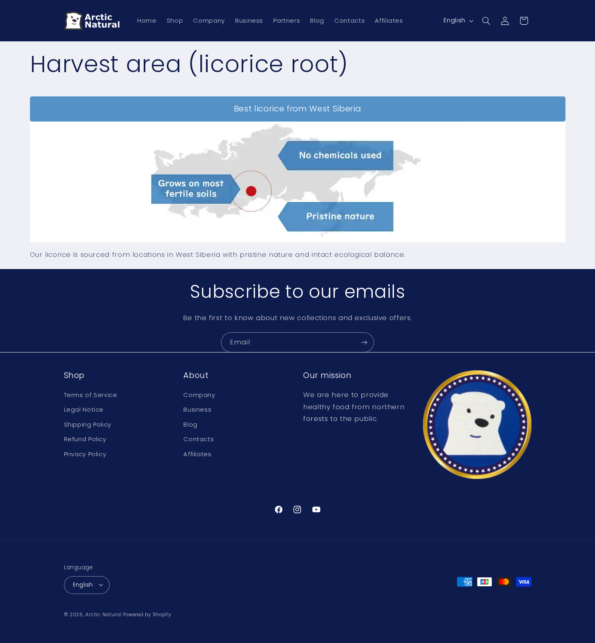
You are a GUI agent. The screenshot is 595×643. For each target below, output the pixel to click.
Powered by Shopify (147, 614)
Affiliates (197, 454)
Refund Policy (85, 439)
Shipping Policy (87, 425)
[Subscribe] (364, 342)
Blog (190, 425)
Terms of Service (90, 395)
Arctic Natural (103, 614)
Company (199, 395)
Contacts (198, 439)
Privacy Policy (85, 454)
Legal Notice (84, 410)
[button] (486, 20)
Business (197, 410)
